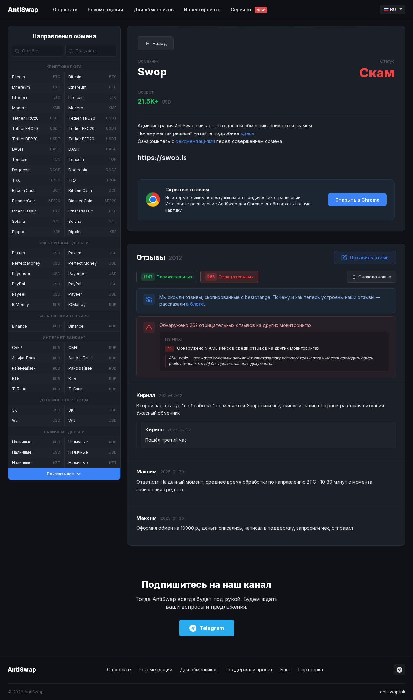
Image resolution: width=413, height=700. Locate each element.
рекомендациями (195, 141)
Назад (159, 43)
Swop (152, 71)
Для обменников (154, 9)
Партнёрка (310, 669)
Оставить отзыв (369, 257)
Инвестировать (202, 9)
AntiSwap (23, 10)
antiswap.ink (392, 691)
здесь (247, 133)
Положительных (167, 276)
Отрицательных (230, 276)
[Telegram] (399, 669)
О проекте (65, 9)
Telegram (212, 628)
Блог (285, 669)
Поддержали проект (249, 669)
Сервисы (248, 9)
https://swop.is (162, 158)
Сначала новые (374, 276)
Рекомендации (105, 9)
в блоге (195, 304)
